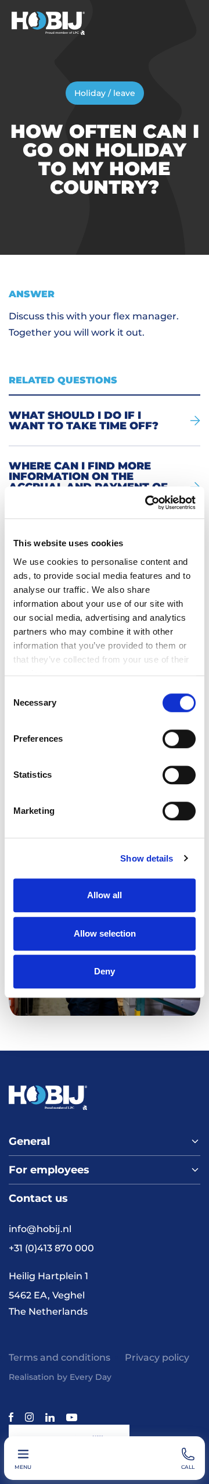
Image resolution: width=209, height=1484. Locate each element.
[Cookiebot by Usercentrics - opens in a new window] (147, 502)
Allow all (104, 895)
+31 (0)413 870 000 (51, 1248)
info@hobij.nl (40, 1228)
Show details (146, 858)
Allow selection (105, 933)
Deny (104, 971)
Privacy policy (157, 1357)
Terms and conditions (59, 1357)
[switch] (179, 738)
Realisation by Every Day (60, 1377)
